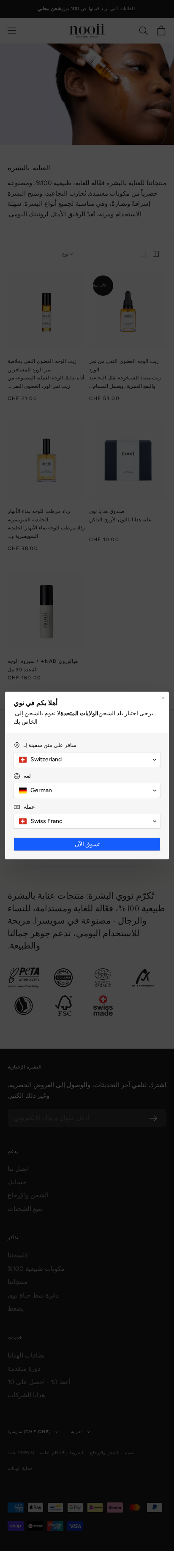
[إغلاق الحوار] (162, 698)
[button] (87, 759)
